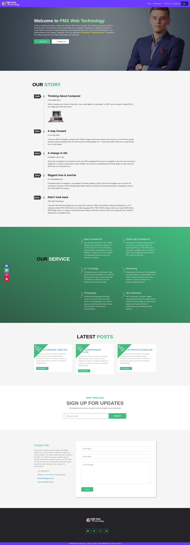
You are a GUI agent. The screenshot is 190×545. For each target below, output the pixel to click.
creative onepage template (51, 350)
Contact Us (176, 3)
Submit (87, 489)
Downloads (157, 3)
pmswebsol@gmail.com (45, 478)
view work (43, 41)
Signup (117, 416)
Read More (41, 368)
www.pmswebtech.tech (45, 482)
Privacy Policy (116, 543)
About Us (167, 3)
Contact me (61, 41)
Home (149, 3)
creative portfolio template (136, 350)
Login (184, 3)
